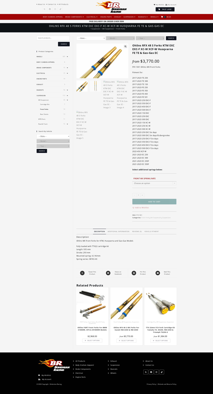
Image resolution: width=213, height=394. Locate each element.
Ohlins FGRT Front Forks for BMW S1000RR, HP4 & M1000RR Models (92, 328)
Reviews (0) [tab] (137, 231)
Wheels (39, 57)
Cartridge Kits (151, 322)
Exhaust (40, 84)
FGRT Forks (83, 322)
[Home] (88, 29)
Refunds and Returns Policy (167, 384)
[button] (125, 46)
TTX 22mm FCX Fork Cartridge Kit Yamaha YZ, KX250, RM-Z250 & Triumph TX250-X (160, 329)
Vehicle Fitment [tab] (151, 231)
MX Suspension (156, 218)
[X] (44, 9)
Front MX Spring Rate (144, 178)
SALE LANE (166, 9)
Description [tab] (99, 231)
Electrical (41, 73)
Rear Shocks (44, 114)
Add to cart (154, 202)
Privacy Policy (151, 384)
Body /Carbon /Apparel (46, 62)
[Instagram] (55, 9)
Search (171, 38)
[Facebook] (49, 9)
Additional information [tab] (118, 231)
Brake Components (44, 68)
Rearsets (40, 90)
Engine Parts (42, 79)
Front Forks (120, 29)
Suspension (166, 218)
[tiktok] (60, 9)
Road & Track (100, 322)
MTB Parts (41, 119)
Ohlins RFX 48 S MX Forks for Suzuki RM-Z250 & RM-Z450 (126, 328)
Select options (93, 340)
